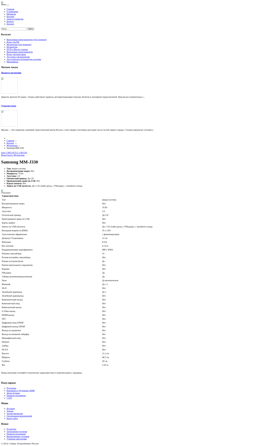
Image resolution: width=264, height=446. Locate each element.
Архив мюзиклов (15, 413)
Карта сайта (12, 418)
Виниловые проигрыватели (20, 52)
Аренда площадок (15, 19)
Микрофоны (12, 62)
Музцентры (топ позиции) (19, 44)
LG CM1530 (21, 153)
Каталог (10, 24)
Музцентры (12, 47)
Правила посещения (11, 73)
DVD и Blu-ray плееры (17, 49)
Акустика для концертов (18, 57)
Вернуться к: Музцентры (12, 155)
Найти (30, 29)
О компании (12, 11)
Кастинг (10, 16)
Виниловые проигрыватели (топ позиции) (27, 39)
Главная (10, 9)
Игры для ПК (13, 42)
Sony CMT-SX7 (8, 153)
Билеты (10, 21)
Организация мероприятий (19, 416)
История (11, 408)
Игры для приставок (16, 54)
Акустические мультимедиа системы (24, 59)
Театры (10, 411)
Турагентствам (8, 106)
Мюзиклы (11, 14)
